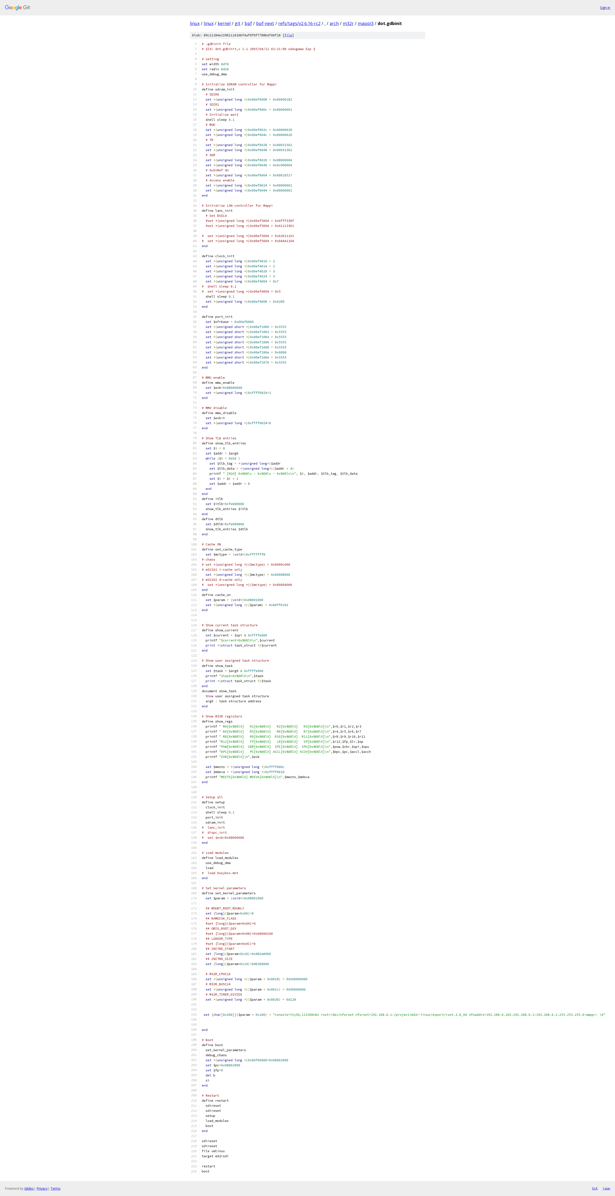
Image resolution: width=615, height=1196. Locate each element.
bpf (248, 23)
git (237, 23)
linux (195, 23)
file (288, 35)
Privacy (42, 1188)
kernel (224, 23)
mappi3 (366, 23)
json (606, 1188)
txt (595, 1188)
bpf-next (265, 23)
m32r (348, 23)
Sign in (605, 7)
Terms (55, 1188)
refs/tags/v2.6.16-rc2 (299, 23)
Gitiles (29, 1188)
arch (334, 23)
